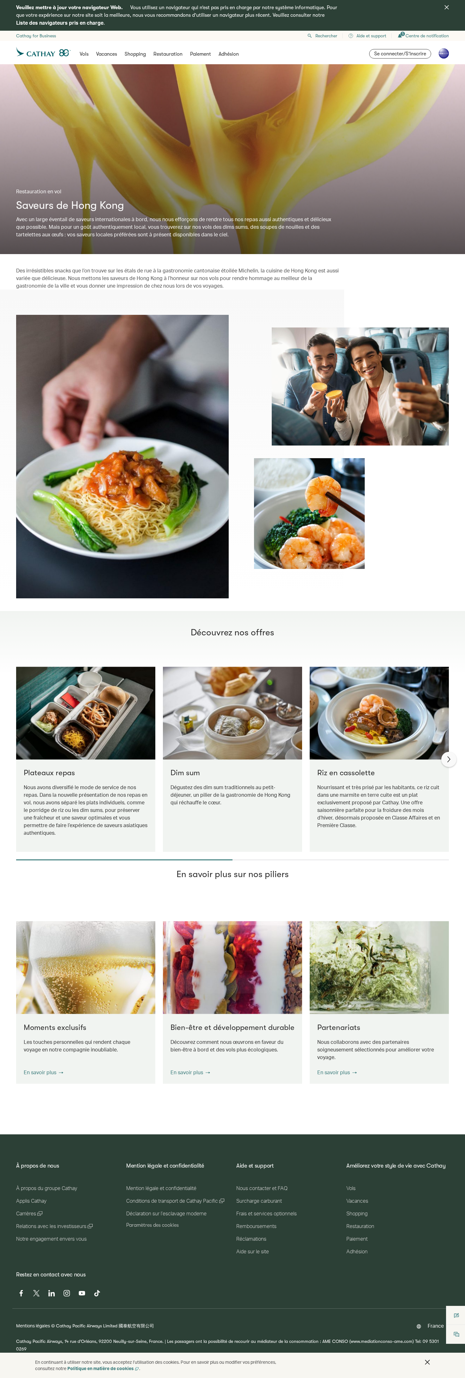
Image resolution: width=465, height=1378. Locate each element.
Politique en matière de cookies (100, 1368)
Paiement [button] (200, 54)
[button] (43, 1072)
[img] (446, 7)
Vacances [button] (106, 54)
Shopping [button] (135, 54)
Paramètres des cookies (152, 1225)
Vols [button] (84, 54)
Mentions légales (33, 1325)
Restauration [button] (168, 54)
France (436, 1325)
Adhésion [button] (229, 54)
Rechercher (326, 35)
